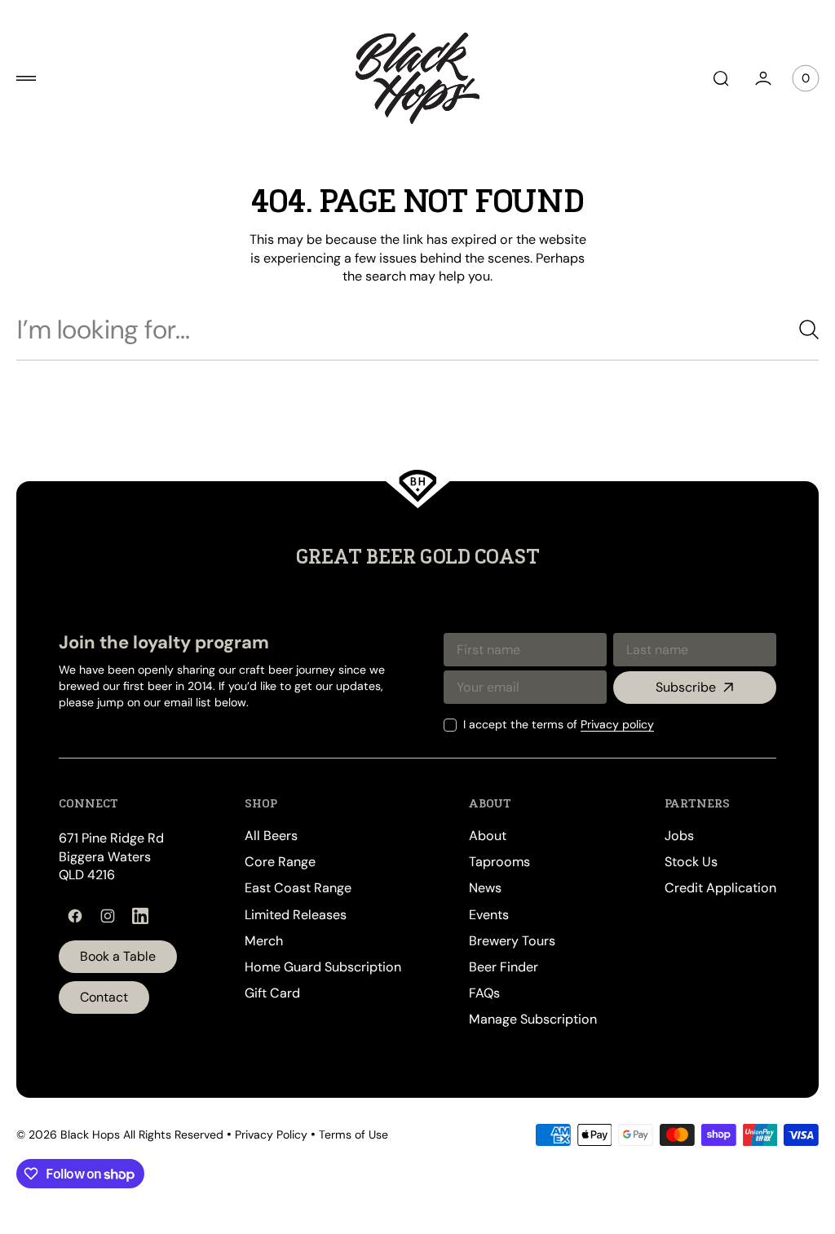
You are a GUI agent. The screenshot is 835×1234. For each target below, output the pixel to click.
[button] (26, 78)
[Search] (790, 329)
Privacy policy (605, 724)
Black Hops (90, 1134)
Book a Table (118, 956)
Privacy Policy (271, 1134)
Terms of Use (353, 1134)
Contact (104, 997)
